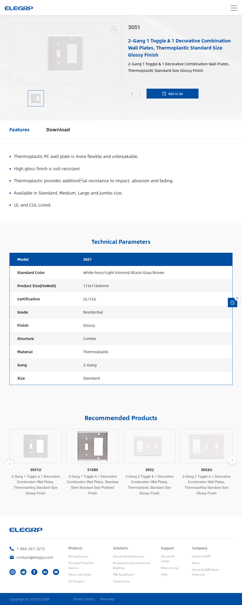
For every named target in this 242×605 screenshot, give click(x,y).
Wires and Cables (80, 574)
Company (199, 548)
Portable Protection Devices (81, 565)
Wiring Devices (78, 556)
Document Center (167, 558)
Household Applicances (128, 556)
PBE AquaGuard (123, 574)
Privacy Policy (84, 599)
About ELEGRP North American (205, 572)
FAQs (164, 574)
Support (167, 548)
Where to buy (170, 568)
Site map (107, 599)
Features (19, 129)
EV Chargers (77, 581)
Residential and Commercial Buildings (131, 565)
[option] (65, 53)
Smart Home (121, 581)
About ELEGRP (201, 556)
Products (75, 548)
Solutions (120, 548)
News (196, 563)
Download (58, 129)
